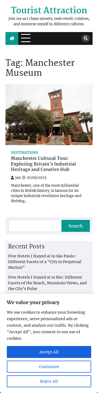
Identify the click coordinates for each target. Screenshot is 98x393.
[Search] (86, 38)
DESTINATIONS (24, 153)
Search (75, 226)
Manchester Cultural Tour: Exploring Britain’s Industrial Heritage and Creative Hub (43, 164)
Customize (49, 366)
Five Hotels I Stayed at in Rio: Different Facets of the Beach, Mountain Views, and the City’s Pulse (47, 283)
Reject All (49, 381)
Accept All (49, 352)
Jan (18, 178)
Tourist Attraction (49, 11)
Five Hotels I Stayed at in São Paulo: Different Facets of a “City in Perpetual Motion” (44, 262)
